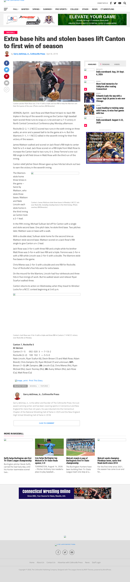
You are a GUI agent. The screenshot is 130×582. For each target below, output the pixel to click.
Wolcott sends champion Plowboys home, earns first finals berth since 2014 (109, 460)
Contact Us (51, 562)
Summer (47, 9)
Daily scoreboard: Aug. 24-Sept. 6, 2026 (110, 73)
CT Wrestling (107, 9)
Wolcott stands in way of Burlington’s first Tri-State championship (77, 460)
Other (85, 9)
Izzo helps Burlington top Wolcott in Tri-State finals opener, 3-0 (46, 460)
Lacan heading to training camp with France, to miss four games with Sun (110, 110)
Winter (25, 9)
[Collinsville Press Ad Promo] (65, 536)
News (95, 9)
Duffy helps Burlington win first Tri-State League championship (18, 459)
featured (44, 386)
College (74, 9)
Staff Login (96, 562)
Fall (15, 9)
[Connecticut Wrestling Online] (65, 499)
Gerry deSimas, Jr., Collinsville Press (29, 53)
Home (31, 562)
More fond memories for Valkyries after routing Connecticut (107, 86)
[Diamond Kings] (65, 24)
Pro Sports (61, 9)
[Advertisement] (65, 518)
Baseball (33, 386)
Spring (35, 9)
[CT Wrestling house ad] (105, 162)
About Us (40, 562)
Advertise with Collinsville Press (70, 562)
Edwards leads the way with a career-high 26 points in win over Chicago (110, 98)
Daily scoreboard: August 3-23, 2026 (109, 121)
